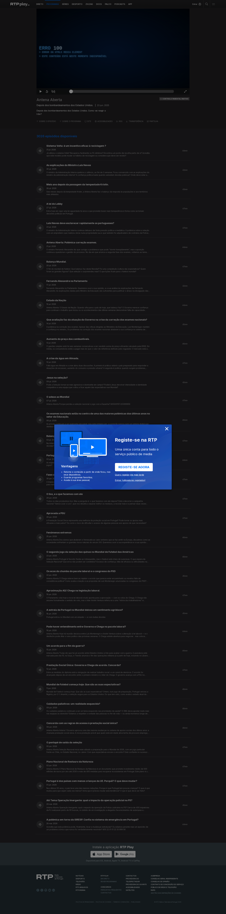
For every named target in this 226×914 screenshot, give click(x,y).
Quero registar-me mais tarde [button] (129, 474)
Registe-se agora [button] (133, 467)
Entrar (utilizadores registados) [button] (130, 480)
